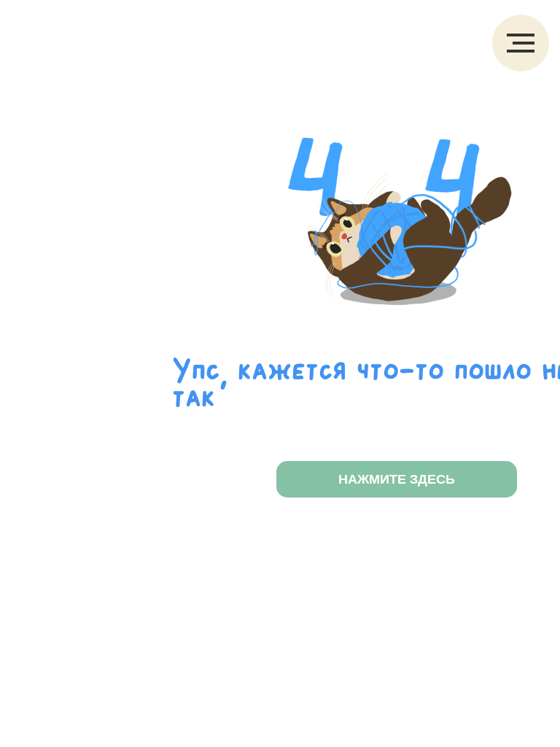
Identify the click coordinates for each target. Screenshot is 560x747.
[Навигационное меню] (520, 43)
